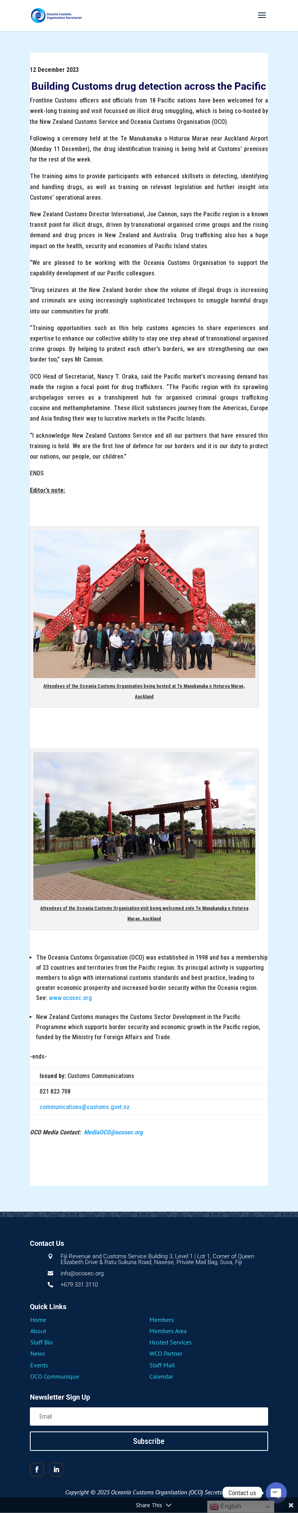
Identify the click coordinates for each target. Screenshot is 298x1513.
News (37, 1353)
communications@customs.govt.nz (85, 1107)
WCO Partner (165, 1353)
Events (39, 1365)
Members (161, 1319)
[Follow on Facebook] (37, 1469)
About (38, 1331)
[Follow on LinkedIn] (56, 1469)
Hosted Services (170, 1342)
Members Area (168, 1331)
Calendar (161, 1376)
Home (38, 1319)
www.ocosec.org (70, 998)
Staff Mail (162, 1365)
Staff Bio (41, 1342)
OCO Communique (54, 1376)
